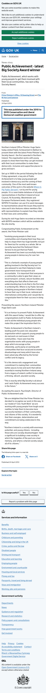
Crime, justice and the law (13, 546)
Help (4, 643)
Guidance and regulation (12, 611)
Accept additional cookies (23, 32)
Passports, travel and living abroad (17, 580)
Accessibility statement (12, 646)
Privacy (11, 643)
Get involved (7, 633)
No (35, 492)
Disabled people (9, 550)
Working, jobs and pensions (13, 589)
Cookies (19, 643)
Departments (7, 603)
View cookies (23, 43)
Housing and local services (13, 572)
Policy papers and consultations (16, 620)
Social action (14, 56)
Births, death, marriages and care (16, 529)
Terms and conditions (11, 650)
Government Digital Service (13, 656)
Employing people (9, 563)
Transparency (8, 624)
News (4, 607)
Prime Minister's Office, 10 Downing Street (18, 95)
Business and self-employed (14, 533)
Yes (25, 492)
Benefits (5, 524)
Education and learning (12, 559)
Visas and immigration (11, 585)
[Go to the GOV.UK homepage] (10, 50)
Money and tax (8, 576)
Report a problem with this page (23, 501)
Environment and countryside (14, 567)
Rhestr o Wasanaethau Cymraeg (16, 653)
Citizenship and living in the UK (15, 542)
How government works (12, 629)
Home (4, 56)
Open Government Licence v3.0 (15, 667)
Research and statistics (12, 616)
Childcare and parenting (12, 537)
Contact (27, 646)
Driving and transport (11, 554)
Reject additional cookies (23, 38)
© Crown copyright (23, 687)
